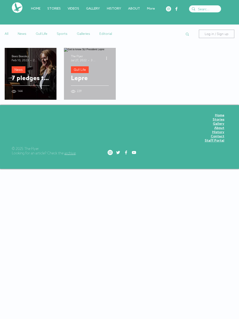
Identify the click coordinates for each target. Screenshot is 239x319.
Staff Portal (214, 141)
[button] (187, 34)
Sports (62, 34)
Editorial (105, 34)
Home (219, 115)
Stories (218, 120)
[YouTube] (134, 152)
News (22, 34)
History (218, 132)
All (6, 34)
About (219, 128)
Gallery (218, 124)
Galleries (83, 34)
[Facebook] (176, 8)
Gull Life (41, 34)
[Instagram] (168, 8)
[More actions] (49, 58)
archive (70, 153)
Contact (217, 136)
